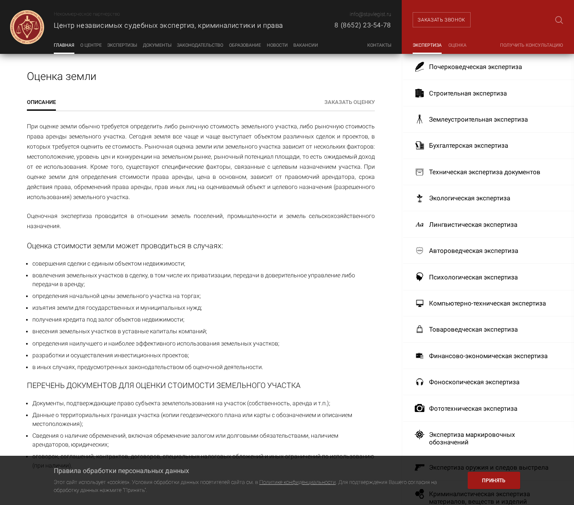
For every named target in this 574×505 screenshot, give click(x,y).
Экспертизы (122, 45)
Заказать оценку (349, 102)
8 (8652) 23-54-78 (362, 25)
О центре (91, 45)
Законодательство (200, 45)
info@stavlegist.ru (370, 14)
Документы (157, 45)
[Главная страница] (27, 27)
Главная (64, 45)
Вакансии (305, 45)
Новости (277, 45)
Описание (41, 102)
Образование (245, 45)
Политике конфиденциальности (297, 482)
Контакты (379, 45)
